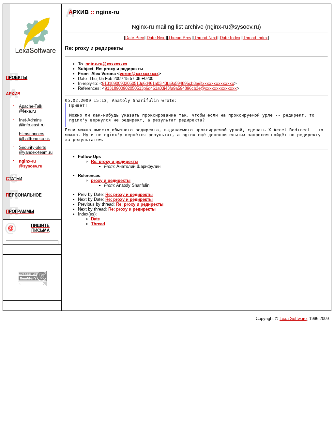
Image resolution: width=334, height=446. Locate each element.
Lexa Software (293, 318)
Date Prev (134, 37)
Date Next (156, 37)
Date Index (230, 37)
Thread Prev (179, 37)
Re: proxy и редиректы (114, 161)
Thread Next (205, 37)
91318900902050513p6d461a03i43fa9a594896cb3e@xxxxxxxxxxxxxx (168, 83)
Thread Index (255, 37)
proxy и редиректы (110, 180)
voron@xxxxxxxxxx (139, 73)
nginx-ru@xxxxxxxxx (106, 63)
